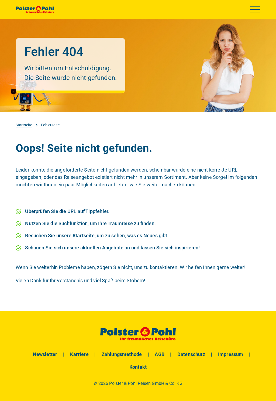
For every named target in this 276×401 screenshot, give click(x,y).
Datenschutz (191, 354)
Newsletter (45, 354)
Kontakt (138, 367)
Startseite (24, 125)
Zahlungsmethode (122, 354)
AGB (159, 354)
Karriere (79, 354)
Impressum (230, 354)
